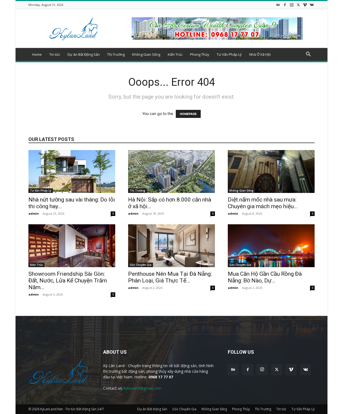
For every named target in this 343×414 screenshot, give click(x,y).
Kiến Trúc (175, 54)
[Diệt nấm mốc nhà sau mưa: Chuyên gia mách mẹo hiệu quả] (271, 171)
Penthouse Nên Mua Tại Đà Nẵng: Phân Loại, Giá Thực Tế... (170, 277)
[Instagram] (291, 4)
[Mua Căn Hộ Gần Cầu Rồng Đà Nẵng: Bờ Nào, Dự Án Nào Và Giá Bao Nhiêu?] (271, 245)
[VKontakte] (312, 4)
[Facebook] (285, 4)
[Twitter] (298, 4)
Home (37, 54)
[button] (308, 54)
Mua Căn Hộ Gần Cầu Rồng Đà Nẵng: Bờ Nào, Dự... (265, 277)
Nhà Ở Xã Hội (260, 54)
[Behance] (278, 4)
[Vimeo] (305, 4)
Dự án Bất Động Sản (84, 54)
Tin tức (54, 54)
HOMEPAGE (188, 114)
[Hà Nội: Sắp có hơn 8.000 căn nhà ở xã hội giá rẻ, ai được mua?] (171, 171)
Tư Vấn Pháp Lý (229, 54)
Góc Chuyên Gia (140, 265)
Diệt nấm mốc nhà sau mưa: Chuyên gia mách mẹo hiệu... (263, 203)
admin (33, 213)
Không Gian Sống (146, 54)
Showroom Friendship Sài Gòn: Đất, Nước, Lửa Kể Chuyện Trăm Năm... (67, 280)
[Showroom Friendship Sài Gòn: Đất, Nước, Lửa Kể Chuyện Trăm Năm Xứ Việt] (71, 245)
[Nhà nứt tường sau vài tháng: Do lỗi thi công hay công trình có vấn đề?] (71, 171)
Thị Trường (116, 54)
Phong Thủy (199, 54)
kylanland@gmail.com (142, 388)
